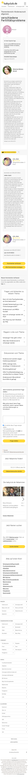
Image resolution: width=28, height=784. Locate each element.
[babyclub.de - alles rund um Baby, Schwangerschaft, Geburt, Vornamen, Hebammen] (9, 4)
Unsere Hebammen (8, 515)
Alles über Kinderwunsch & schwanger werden (11, 342)
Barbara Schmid (18, 70)
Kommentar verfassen (14, 263)
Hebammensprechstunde (17, 452)
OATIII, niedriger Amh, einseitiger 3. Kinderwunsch (11, 365)
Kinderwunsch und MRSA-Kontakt (11, 310)
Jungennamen (10, 539)
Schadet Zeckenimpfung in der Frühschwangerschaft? (12, 305)
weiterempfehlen (14, 742)
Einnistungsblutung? (9, 369)
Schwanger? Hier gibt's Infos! (12, 338)
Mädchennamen (13, 537)
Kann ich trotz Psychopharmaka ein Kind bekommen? (13, 300)
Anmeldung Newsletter (14, 752)
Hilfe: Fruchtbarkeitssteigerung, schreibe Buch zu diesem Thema (13, 373)
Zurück (6, 450)
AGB (18, 431)
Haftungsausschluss (20, 774)
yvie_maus (16, 159)
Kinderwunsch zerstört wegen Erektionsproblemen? (12, 360)
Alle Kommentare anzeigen (14, 267)
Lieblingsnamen (7, 541)
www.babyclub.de (9, 768)
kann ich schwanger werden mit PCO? (13, 315)
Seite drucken (14, 738)
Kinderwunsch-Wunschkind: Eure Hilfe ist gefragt (12, 378)
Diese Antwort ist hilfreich (10, 152)
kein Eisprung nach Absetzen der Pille (12, 321)
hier (2, 284)
